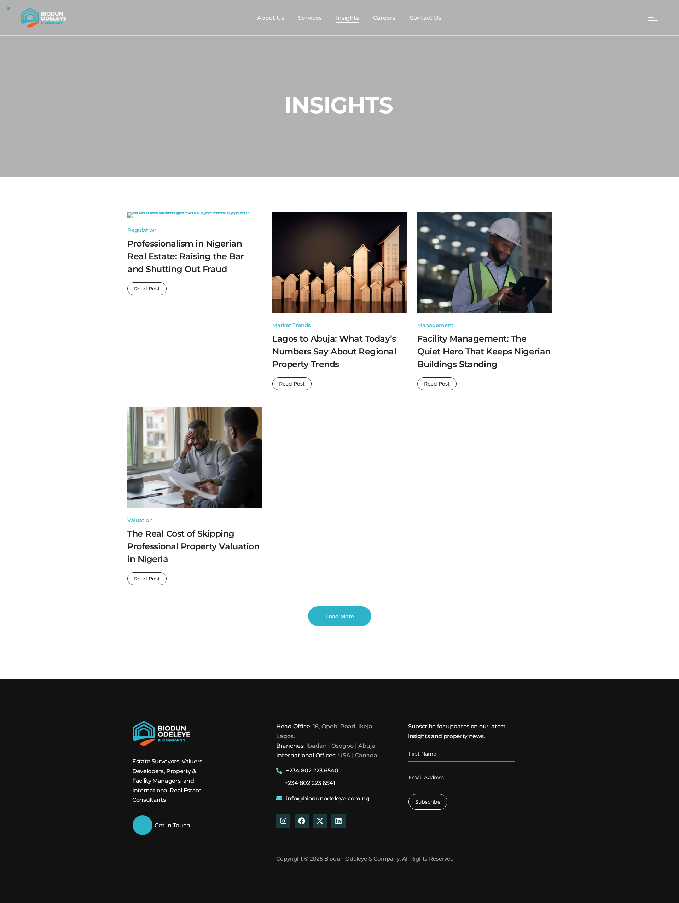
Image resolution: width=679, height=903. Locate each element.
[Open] (653, 18)
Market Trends (291, 325)
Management (435, 325)
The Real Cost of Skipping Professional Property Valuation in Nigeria (193, 546)
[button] (633, 17)
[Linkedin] (338, 821)
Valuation (140, 520)
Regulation (142, 230)
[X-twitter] (320, 821)
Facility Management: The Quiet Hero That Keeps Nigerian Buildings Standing (484, 351)
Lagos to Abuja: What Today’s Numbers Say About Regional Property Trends (334, 351)
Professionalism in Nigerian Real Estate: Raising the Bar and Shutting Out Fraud (185, 256)
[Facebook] (302, 821)
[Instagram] (283, 821)
